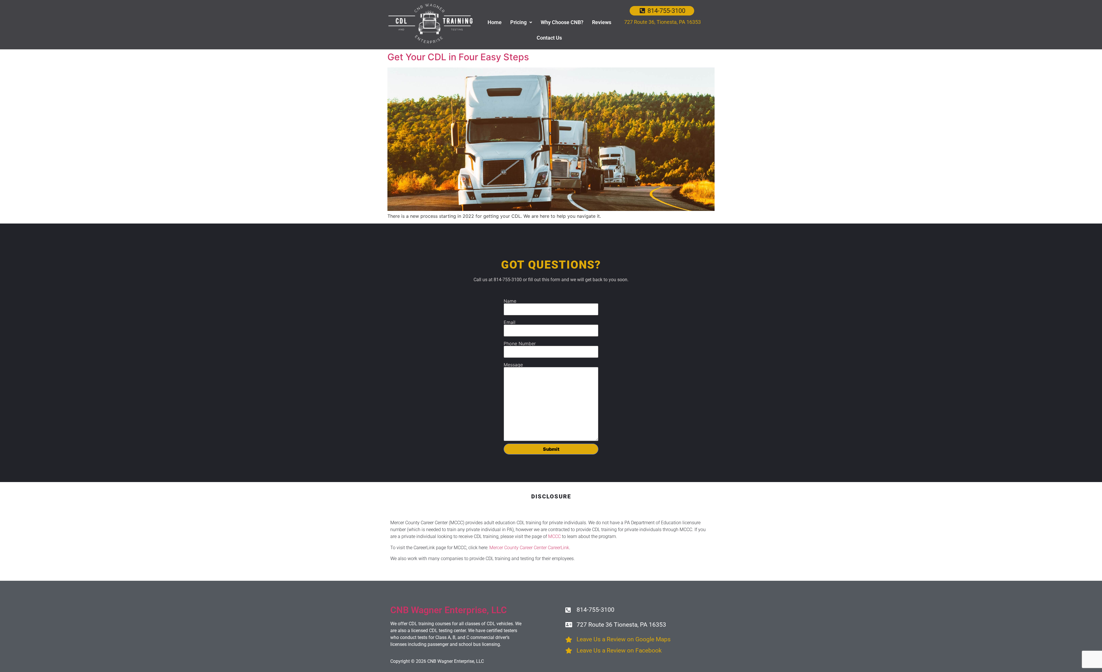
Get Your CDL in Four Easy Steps (458, 57)
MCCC (554, 536)
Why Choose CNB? (562, 22)
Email (509, 322)
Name (510, 301)
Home (495, 22)
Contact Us (549, 38)
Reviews (601, 22)
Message (513, 365)
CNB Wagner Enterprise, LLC (448, 610)
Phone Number (520, 343)
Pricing (518, 22)
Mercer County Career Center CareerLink (529, 547)
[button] (521, 22)
